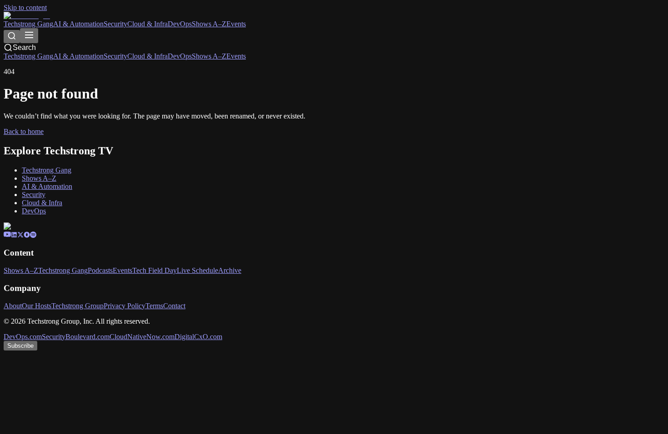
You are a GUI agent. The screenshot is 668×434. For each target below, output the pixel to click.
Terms (154, 306)
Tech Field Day (154, 270)
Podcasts (100, 270)
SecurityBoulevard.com (76, 336)
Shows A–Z (209, 24)
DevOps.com (23, 336)
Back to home (24, 131)
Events (236, 24)
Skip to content (25, 7)
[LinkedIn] (14, 235)
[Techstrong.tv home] (27, 16)
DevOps (180, 24)
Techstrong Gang (28, 24)
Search (24, 47)
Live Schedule (197, 270)
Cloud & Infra (147, 24)
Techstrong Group (77, 306)
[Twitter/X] (20, 235)
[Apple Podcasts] (27, 235)
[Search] (12, 36)
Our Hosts (36, 306)
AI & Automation (78, 24)
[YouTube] (7, 235)
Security (115, 24)
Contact (174, 306)
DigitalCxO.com (198, 336)
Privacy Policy (124, 306)
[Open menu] (29, 35)
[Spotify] (33, 235)
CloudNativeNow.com (142, 336)
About (13, 306)
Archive (229, 270)
